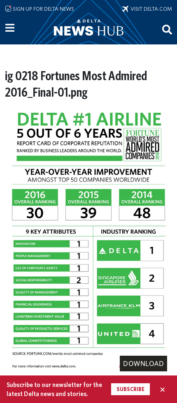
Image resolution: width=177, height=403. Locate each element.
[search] (167, 29)
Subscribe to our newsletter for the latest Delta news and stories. (54, 389)
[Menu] (10, 28)
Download (143, 363)
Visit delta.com (150, 8)
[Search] (167, 29)
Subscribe (130, 389)
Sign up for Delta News (43, 8)
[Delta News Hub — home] (88, 38)
